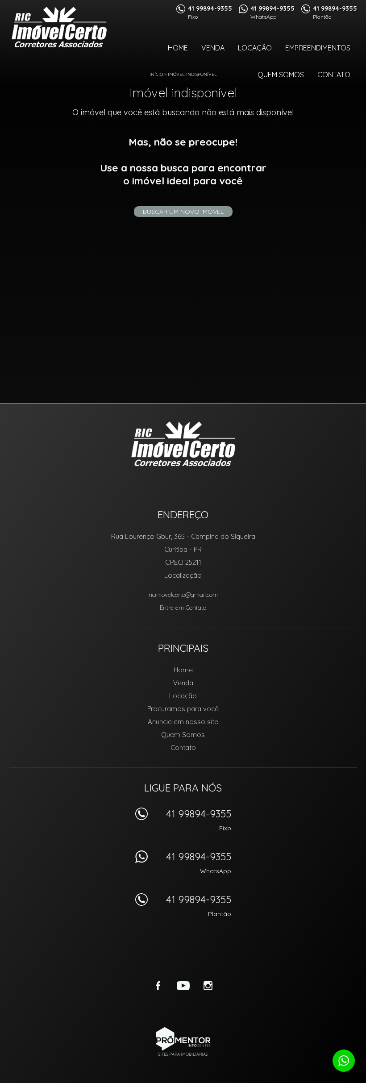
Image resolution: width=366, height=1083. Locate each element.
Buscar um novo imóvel (183, 212)
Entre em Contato (183, 607)
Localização (183, 575)
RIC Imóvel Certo (183, 443)
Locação (255, 47)
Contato (333, 74)
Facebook (158, 986)
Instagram (208, 986)
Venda (213, 47)
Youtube (183, 986)
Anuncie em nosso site (183, 721)
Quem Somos (281, 74)
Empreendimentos (317, 47)
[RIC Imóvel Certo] (59, 26)
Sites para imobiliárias (183, 1054)
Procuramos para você (183, 708)
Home (178, 47)
